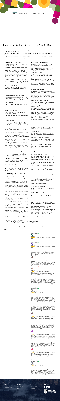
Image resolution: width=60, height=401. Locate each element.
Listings (41, 15)
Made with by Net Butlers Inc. (51, 400)
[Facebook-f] (44, 387)
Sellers (43, 13)
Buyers (39, 13)
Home (5, 391)
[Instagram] (47, 387)
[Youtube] (49, 387)
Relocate (36, 15)
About (34, 13)
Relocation (32, 388)
